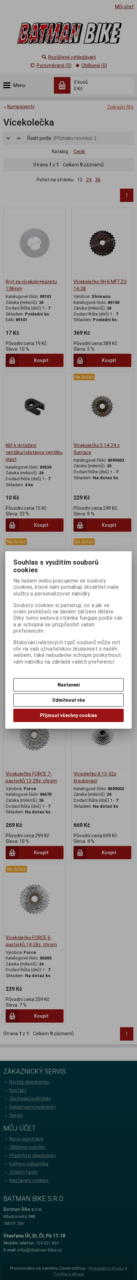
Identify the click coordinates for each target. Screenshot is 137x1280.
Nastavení (69, 684)
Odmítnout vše (68, 700)
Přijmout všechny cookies (68, 715)
